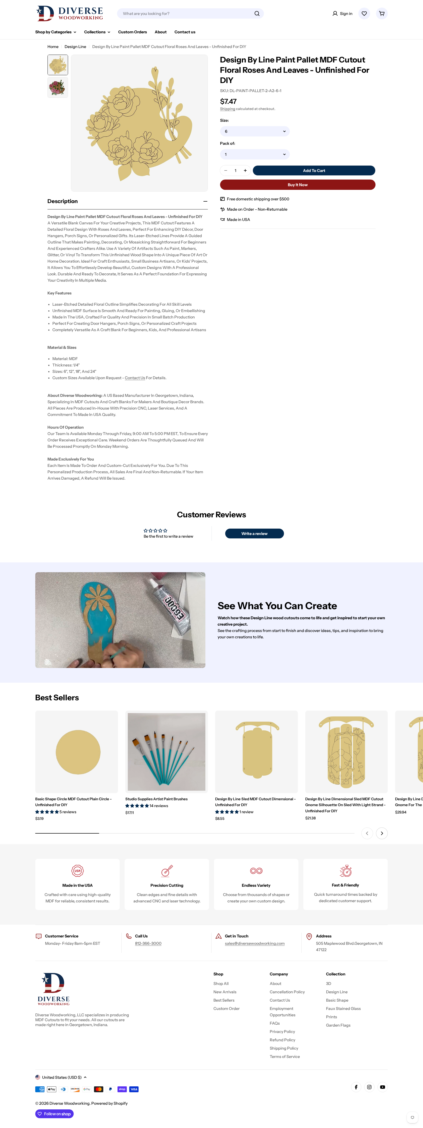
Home (53, 46)
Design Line (75, 46)
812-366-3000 (148, 943)
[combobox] (190, 13)
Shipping (227, 109)
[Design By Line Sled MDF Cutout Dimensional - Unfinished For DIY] (256, 752)
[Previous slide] (367, 833)
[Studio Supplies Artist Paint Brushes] (167, 752)
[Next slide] (382, 833)
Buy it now (298, 184)
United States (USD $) (62, 1077)
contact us (135, 377)
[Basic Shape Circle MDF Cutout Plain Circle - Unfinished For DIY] (77, 752)
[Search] (257, 13)
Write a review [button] (254, 533)
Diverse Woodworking (69, 1103)
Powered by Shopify (109, 1103)
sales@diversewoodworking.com (255, 943)
